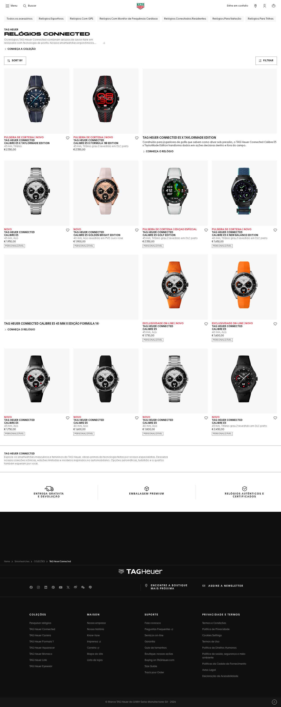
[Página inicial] (140, 6)
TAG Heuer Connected (42, 629)
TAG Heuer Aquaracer (42, 648)
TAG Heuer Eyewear (40, 666)
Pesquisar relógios (40, 623)
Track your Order (154, 672)
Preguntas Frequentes (158, 629)
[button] (264, 5)
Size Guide (151, 666)
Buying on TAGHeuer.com (159, 660)
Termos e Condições (214, 623)
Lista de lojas (95, 660)
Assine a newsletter (225, 586)
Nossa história (95, 629)
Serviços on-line (154, 635)
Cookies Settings (212, 635)
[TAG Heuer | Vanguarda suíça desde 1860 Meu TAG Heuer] (140, 571)
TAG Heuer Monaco (40, 654)
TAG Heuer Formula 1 (41, 642)
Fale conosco (153, 623)
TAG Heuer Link (38, 660)
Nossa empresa (96, 623)
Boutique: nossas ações (159, 654)
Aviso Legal (209, 670)
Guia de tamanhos (156, 648)
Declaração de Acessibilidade (220, 676)
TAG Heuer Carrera (40, 635)
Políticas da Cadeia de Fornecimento (224, 664)
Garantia (150, 642)
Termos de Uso (210, 642)
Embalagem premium (146, 494)
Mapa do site (95, 654)
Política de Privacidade (216, 629)
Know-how (93, 635)
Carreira (92, 648)
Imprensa (93, 642)
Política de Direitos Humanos (219, 648)
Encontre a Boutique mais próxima (169, 587)
